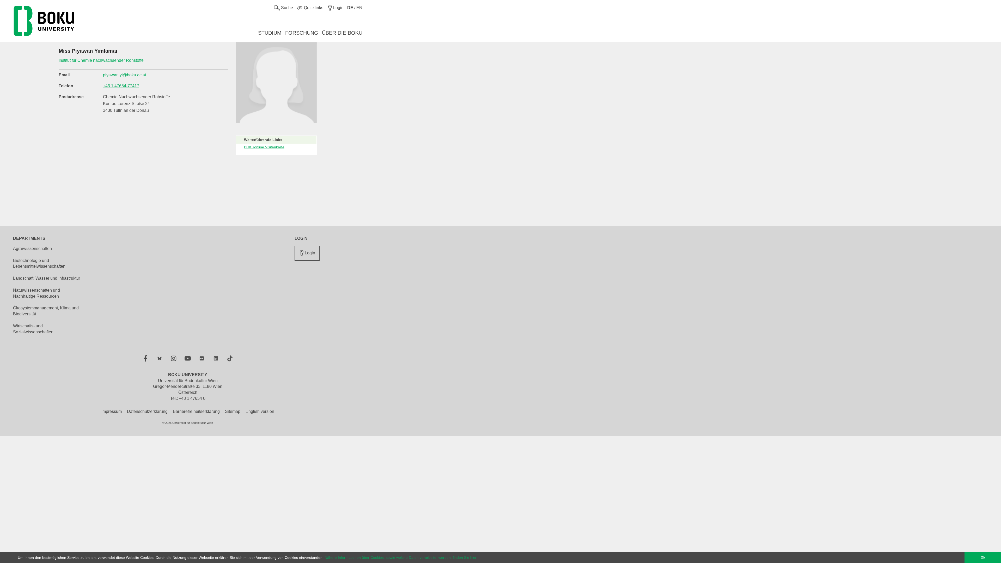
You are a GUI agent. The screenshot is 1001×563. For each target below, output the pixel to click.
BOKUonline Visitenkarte (264, 147)
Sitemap (232, 411)
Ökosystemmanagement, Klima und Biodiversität (46, 311)
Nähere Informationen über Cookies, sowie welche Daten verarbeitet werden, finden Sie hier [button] (401, 557)
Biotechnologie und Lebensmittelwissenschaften (39, 263)
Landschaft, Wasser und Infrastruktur (46, 278)
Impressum (111, 411)
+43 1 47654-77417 (121, 86)
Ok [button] (983, 557)
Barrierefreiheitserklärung (196, 411)
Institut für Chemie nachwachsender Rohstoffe (101, 60)
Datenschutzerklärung (147, 411)
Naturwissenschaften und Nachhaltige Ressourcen (36, 293)
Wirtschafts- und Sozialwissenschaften (33, 329)
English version (260, 411)
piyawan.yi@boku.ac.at (124, 75)
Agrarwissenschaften (32, 248)
